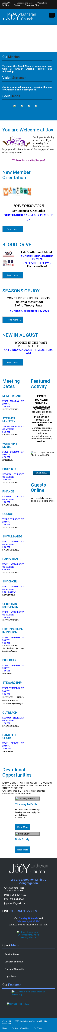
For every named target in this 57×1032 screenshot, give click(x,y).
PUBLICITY (9, 660)
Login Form (10, 976)
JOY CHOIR (9, 581)
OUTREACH (9, 712)
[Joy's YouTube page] (23, 109)
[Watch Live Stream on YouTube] (28, 935)
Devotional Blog (32, 5)
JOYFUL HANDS (12, 536)
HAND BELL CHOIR (9, 737)
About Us (6, 3)
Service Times (12, 954)
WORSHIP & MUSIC (9, 445)
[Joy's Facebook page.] (16, 109)
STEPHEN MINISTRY (8, 420)
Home (4, 1028)
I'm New (5, 5)
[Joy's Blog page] (30, 109)
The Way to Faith (26, 804)
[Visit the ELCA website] (28, 994)
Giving (17, 5)
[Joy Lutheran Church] (19, 16)
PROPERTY (9, 469)
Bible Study (22, 839)
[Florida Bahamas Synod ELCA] (28, 1006)
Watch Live (42, 3)
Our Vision (38, 1028)
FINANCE (8, 491)
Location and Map (25, 3)
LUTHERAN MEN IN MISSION (12, 631)
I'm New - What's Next (20, 1028)
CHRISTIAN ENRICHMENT (11, 605)
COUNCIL (8, 514)
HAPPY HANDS (11, 559)
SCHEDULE (41, 473)
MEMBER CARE (12, 396)
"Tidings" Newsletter (15, 969)
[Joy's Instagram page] (37, 109)
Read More (22, 827)
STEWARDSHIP (12, 682)
